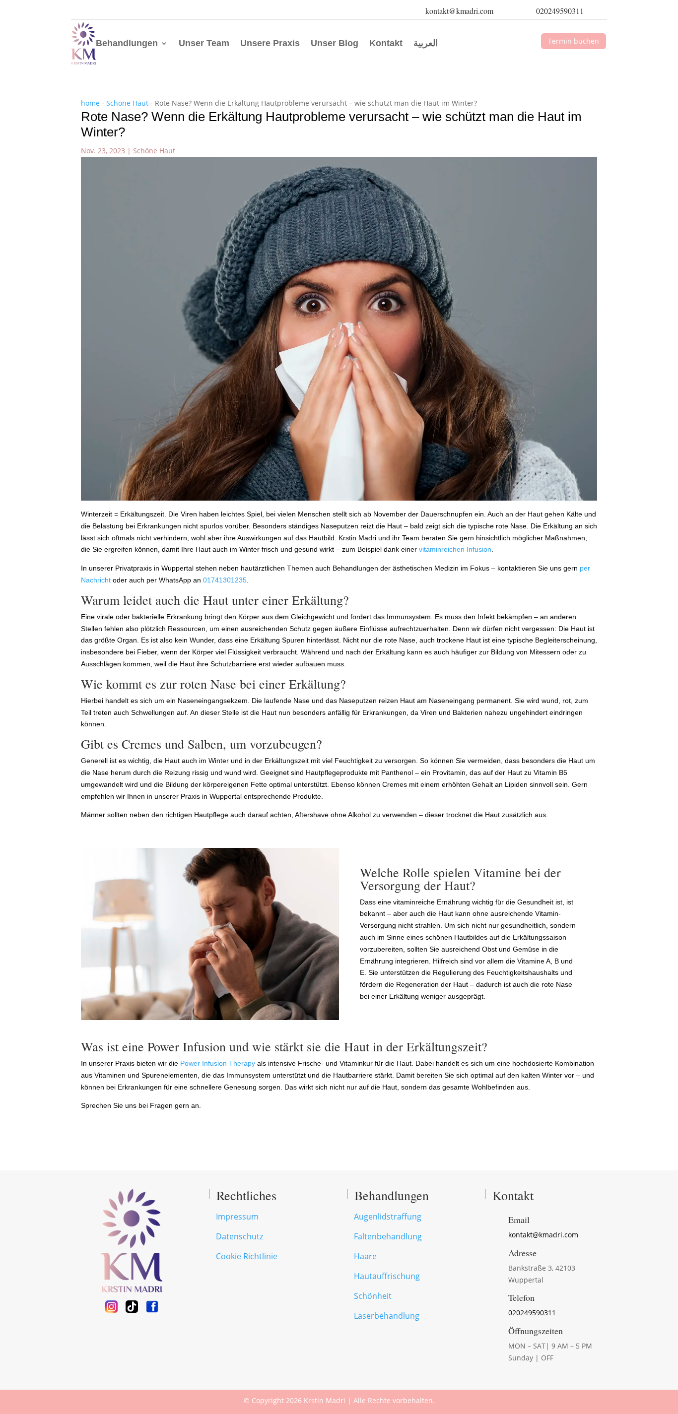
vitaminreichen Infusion (455, 549)
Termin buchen (573, 41)
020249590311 (560, 10)
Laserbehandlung (386, 1315)
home (90, 103)
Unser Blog (334, 43)
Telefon (521, 1297)
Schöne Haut (127, 103)
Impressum (237, 1216)
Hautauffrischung (387, 1276)
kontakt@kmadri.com (459, 10)
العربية (425, 43)
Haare (365, 1256)
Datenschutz (239, 1236)
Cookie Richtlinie (246, 1256)
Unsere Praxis (270, 43)
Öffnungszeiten (535, 1331)
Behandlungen (127, 43)
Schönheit (373, 1295)
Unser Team (204, 43)
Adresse (522, 1253)
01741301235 (225, 580)
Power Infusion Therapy (217, 1063)
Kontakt (386, 43)
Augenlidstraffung (387, 1216)
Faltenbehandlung (388, 1236)
